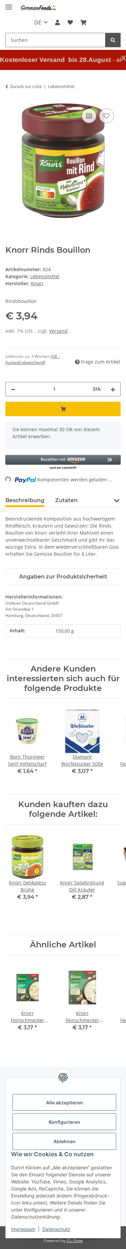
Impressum (23, 1229)
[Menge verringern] (13, 389)
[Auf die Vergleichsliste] (89, 115)
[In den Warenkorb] (63, 409)
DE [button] (37, 22)
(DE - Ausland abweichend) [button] (32, 359)
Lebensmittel (44, 276)
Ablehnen (64, 1141)
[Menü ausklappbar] (8, 4)
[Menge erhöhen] (113, 389)
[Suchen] (113, 40)
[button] (57, 22)
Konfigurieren (64, 1122)
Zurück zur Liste (26, 86)
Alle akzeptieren (64, 1102)
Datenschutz (56, 1229)
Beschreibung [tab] (24, 500)
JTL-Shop (75, 1240)
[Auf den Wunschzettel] (106, 115)
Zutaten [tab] (66, 500)
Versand (58, 331)
